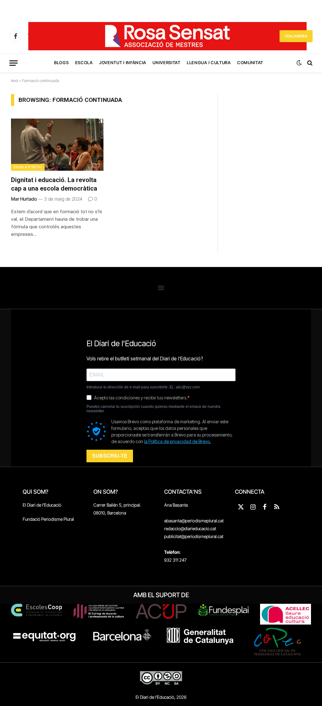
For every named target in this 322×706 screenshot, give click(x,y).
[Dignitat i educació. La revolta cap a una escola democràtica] (57, 144)
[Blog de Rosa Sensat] (167, 36)
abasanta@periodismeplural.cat (194, 520)
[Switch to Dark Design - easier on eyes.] (299, 63)
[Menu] (13, 63)
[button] (161, 288)
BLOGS (61, 62)
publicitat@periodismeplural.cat (193, 536)
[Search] (309, 63)
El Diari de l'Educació (42, 505)
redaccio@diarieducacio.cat (190, 528)
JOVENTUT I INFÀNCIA (122, 62)
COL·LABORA (296, 36)
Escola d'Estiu (28, 167)
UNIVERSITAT (166, 62)
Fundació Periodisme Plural (48, 519)
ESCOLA (84, 62)
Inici (14, 81)
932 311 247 (175, 560)
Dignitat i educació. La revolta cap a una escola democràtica (54, 184)
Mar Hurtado (24, 199)
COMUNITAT (250, 62)
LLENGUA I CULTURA (208, 62)
